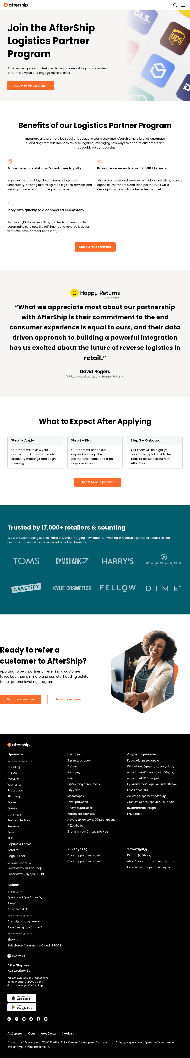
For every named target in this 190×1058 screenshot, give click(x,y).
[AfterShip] (17, 5)
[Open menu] (183, 5)
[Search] (175, 5)
